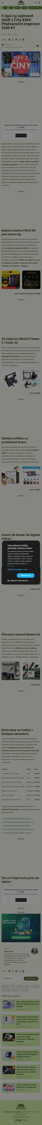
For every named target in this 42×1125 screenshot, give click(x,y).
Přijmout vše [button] (26, 575)
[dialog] (21, 562)
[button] (21, 569)
